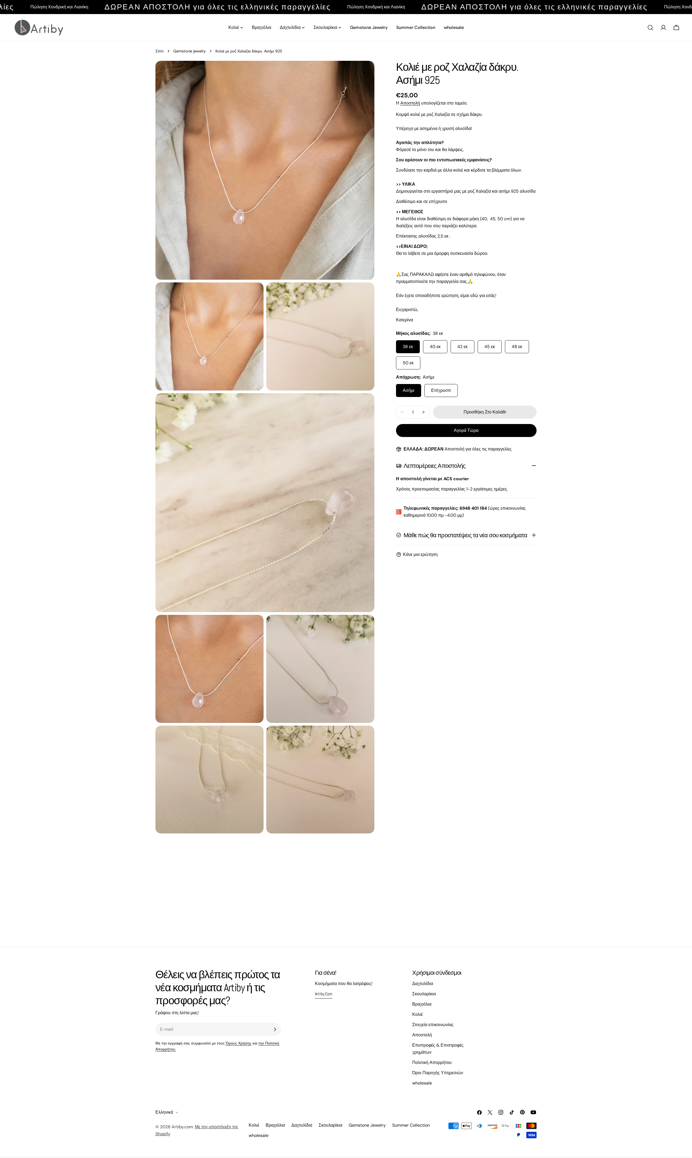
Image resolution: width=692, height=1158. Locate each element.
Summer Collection (411, 1125)
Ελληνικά (164, 1112)
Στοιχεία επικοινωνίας (433, 1024)
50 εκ (408, 363)
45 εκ (489, 346)
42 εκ (462, 346)
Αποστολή (410, 103)
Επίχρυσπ (441, 390)
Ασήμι (408, 390)
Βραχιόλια (421, 1004)
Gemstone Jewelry (367, 1125)
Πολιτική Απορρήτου (432, 1062)
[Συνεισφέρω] (275, 1029)
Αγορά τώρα (466, 430)
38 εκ (408, 346)
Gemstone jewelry (189, 51)
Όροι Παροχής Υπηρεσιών (437, 1073)
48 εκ (517, 346)
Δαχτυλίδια (422, 983)
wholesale (422, 1083)
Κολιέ (417, 1014)
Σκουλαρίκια (424, 994)
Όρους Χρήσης (238, 1043)
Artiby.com (182, 1127)
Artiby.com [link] (323, 994)
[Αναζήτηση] (650, 27)
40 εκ (435, 346)
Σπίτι (159, 51)
